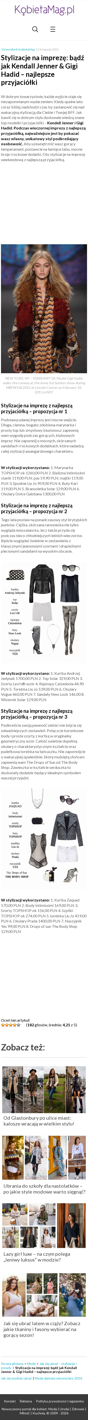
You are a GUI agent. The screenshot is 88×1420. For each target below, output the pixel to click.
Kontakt (10, 1401)
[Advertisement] (44, 201)
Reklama (26, 1401)
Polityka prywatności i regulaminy (60, 1401)
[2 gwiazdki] (7, 1025)
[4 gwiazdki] (15, 1025)
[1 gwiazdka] (3, 1025)
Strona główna (12, 1363)
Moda (31, 1363)
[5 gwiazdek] (19, 1025)
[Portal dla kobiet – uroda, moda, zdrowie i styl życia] (44, 10)
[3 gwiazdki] (11, 1025)
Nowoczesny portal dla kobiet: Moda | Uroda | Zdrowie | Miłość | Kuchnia (44, 1411)
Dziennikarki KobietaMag (18, 49)
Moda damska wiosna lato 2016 (58, 1378)
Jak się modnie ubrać (16, 1378)
